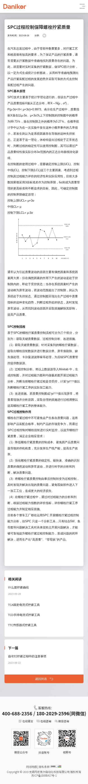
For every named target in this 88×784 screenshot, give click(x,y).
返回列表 (41, 679)
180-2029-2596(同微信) (61, 713)
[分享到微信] (44, 36)
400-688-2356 (17, 713)
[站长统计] (55, 766)
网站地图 (31, 766)
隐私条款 (44, 766)
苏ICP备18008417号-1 (44, 775)
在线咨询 (45, 721)
